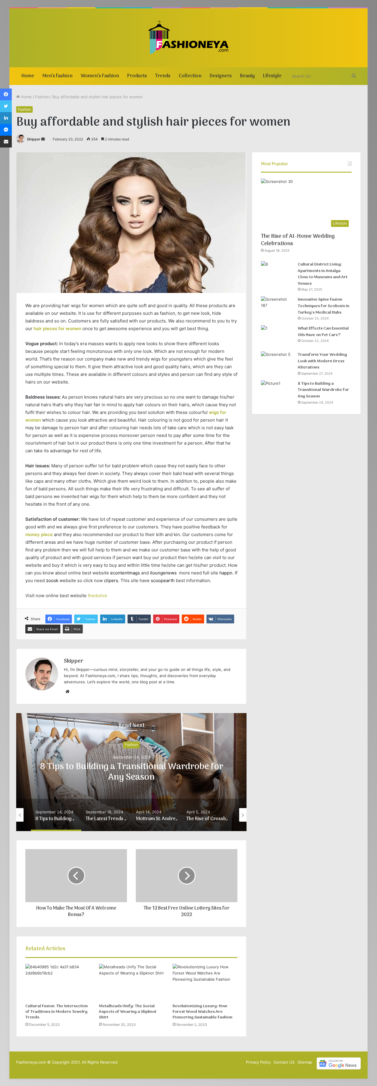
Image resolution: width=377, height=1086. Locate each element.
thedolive (97, 595)
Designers (221, 76)
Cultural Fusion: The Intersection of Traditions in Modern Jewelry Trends (56, 1012)
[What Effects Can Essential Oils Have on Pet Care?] (277, 336)
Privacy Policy (258, 1062)
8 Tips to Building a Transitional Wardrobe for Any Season (131, 772)
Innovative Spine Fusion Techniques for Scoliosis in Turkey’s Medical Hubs (323, 306)
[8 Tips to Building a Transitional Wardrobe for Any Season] (277, 391)
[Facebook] (6, 94)
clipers (111, 580)
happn (225, 573)
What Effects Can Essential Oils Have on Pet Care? (323, 331)
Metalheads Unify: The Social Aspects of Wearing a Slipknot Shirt (127, 1012)
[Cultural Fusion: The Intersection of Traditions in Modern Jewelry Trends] (57, 982)
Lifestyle (272, 76)
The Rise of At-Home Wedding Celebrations (298, 240)
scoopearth (163, 580)
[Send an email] (43, 139)
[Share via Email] (6, 142)
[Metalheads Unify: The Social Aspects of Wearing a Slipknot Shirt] (131, 982)
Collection (190, 76)
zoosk (52, 580)
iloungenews (163, 573)
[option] (131, 772)
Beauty (247, 76)
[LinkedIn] (6, 118)
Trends (163, 76)
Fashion (42, 96)
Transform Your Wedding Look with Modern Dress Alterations (322, 361)
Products (137, 76)
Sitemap (304, 1062)
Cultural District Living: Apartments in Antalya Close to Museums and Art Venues (323, 274)
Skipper (33, 139)
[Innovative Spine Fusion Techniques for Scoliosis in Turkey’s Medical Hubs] (277, 307)
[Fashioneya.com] (188, 37)
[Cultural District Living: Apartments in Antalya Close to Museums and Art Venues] (277, 272)
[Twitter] (6, 106)
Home (28, 76)
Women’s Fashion (100, 76)
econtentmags (125, 573)
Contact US (284, 1062)
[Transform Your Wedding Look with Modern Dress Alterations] (277, 362)
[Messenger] (6, 130)
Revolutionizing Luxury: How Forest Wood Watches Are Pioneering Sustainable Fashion (202, 1012)
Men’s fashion (57, 76)
